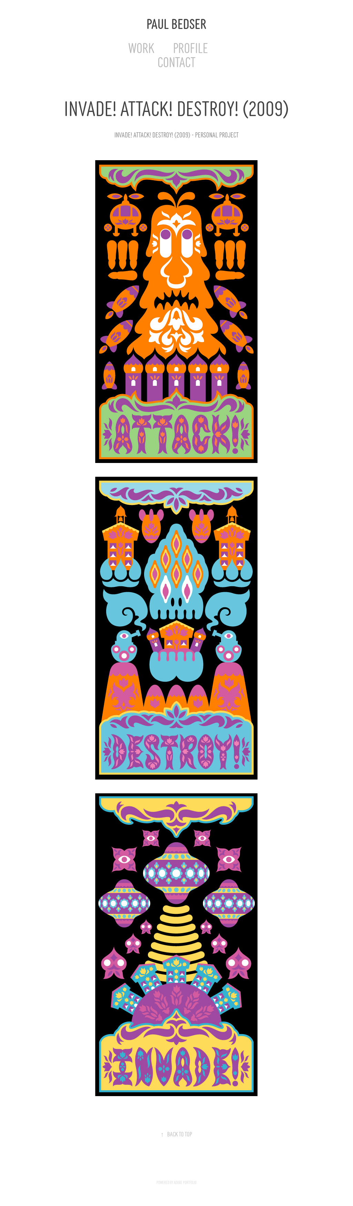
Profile (190, 47)
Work (141, 47)
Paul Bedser (176, 23)
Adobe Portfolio (185, 1182)
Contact (176, 61)
